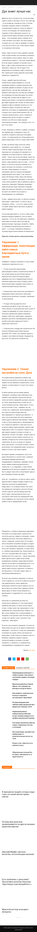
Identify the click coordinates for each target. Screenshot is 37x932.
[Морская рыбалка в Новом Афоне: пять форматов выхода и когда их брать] (6, 686)
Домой (4, 7)
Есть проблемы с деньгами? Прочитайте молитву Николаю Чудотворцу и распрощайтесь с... (17, 881)
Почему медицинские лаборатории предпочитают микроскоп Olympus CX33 (23, 704)
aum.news (32, 650)
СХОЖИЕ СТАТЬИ (8, 668)
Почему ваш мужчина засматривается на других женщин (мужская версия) (18, 824)
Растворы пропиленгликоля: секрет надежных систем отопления (23, 725)
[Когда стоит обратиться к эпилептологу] (6, 745)
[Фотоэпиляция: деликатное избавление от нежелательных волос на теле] (6, 734)
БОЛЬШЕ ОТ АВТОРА (22, 668)
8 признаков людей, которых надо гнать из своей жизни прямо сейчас (18, 794)
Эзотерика (20, 7)
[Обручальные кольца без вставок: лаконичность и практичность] (6, 754)
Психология (11, 7)
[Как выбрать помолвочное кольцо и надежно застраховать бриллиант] (6, 695)
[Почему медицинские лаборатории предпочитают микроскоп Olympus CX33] (6, 704)
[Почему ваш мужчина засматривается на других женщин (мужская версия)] (18, 810)
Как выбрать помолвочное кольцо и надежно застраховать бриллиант (22, 695)
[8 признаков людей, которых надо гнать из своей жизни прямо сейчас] (18, 780)
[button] (34, 2)
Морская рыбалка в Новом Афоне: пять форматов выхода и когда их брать (22, 686)
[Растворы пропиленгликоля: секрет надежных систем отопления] (6, 725)
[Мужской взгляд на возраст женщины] (18, 898)
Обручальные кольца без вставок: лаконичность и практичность (22, 754)
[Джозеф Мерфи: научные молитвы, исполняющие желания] (18, 840)
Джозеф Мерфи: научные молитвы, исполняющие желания (18, 853)
